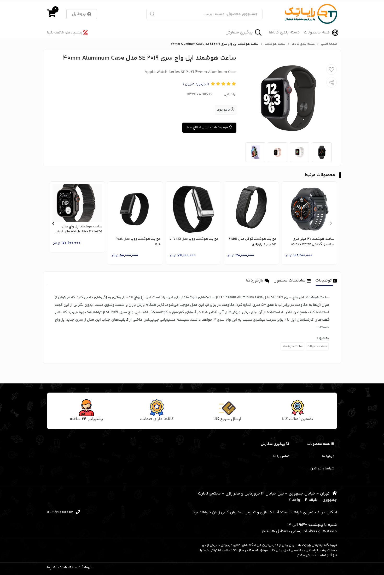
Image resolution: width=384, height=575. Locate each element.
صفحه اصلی (329, 44)
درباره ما (328, 456)
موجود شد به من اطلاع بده (208, 127)
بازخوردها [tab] (254, 280)
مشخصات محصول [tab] (290, 280)
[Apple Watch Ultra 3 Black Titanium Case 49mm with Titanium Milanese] (77, 203)
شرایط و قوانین (322, 469)
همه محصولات (317, 32)
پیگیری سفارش (239, 32)
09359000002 (60, 512)
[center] (152, 14)
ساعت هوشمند (275, 44)
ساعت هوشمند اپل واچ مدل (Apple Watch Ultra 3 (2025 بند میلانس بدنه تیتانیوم (79, 229)
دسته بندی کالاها (284, 33)
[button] (330, 223)
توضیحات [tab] (323, 280)
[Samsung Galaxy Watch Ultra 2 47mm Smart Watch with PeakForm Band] (309, 209)
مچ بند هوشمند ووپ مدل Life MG (194, 239)
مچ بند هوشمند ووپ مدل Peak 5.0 (137, 242)
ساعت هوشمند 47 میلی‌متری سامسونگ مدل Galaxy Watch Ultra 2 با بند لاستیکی (312, 242)
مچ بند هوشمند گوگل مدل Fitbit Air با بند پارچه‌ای (252, 242)
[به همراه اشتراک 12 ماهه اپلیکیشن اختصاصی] (135, 209)
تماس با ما (281, 456)
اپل (226, 94)
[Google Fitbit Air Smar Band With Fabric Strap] (251, 209)
